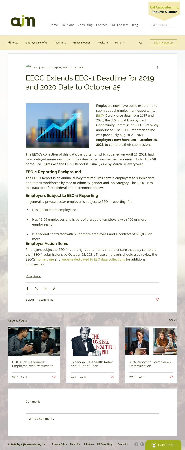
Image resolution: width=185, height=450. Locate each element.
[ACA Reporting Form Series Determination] (151, 341)
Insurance (60, 42)
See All (173, 320)
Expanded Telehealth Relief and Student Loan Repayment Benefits (92, 364)
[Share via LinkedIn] (45, 288)
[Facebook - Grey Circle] (136, 444)
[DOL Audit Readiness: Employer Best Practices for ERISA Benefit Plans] (34, 341)
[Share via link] (54, 288)
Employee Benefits (36, 42)
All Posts (13, 42)
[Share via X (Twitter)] (36, 288)
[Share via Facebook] (27, 288)
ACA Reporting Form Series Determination (150, 364)
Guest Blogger (81, 42)
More (118, 42)
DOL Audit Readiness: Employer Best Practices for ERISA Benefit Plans (33, 364)
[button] (140, 42)
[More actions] (157, 67)
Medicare (102, 42)
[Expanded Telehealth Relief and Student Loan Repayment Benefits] (92, 341)
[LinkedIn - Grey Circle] (142, 444)
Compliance (33, 276)
